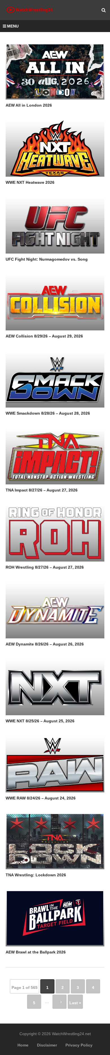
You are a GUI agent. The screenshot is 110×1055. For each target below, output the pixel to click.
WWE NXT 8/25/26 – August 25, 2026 (40, 721)
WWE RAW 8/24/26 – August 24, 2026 (41, 798)
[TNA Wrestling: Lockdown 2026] (55, 841)
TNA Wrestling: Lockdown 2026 (36, 875)
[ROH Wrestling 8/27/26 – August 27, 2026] (55, 533)
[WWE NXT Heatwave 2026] (55, 148)
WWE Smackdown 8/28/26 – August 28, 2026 (48, 413)
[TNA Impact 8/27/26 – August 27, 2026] (55, 456)
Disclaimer (47, 1045)
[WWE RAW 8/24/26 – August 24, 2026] (55, 764)
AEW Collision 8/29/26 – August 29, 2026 (44, 336)
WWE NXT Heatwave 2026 (30, 182)
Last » (75, 1003)
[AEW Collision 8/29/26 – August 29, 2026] (55, 302)
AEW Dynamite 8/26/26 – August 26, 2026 (45, 644)
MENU (13, 26)
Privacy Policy (79, 1045)
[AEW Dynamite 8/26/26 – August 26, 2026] (55, 610)
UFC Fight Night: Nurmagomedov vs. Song (47, 259)
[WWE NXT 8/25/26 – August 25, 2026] (55, 687)
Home (22, 1045)
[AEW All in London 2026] (55, 71)
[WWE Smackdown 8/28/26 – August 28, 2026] (55, 379)
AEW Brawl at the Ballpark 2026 (36, 952)
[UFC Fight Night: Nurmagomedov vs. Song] (55, 225)
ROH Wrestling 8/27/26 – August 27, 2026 (45, 567)
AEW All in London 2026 (29, 105)
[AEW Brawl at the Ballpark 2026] (55, 918)
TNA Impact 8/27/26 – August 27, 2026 (42, 490)
